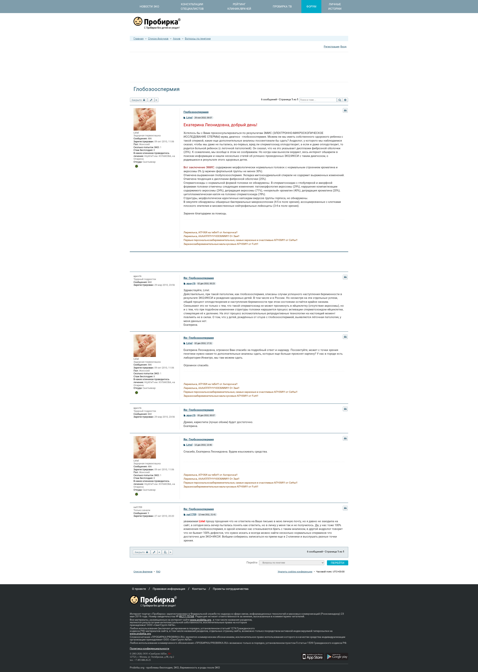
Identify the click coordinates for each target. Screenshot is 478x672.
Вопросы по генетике (198, 38)
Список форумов (158, 38)
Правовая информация (169, 589)
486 (150, 138)
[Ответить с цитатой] (345, 110)
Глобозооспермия (196, 112)
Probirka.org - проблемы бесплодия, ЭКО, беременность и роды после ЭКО (175, 667)
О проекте (139, 589)
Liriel (136, 132)
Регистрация (331, 46)
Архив (176, 38)
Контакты (199, 589)
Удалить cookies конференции (295, 571)
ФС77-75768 (186, 616)
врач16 (137, 276)
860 (150, 282)
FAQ (158, 571)
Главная (139, 38)
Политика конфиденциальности (149, 648)
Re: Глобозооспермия (199, 278)
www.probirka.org (200, 619)
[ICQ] (136, 166)
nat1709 (138, 507)
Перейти (251, 562)
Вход (343, 46)
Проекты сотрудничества (231, 589)
